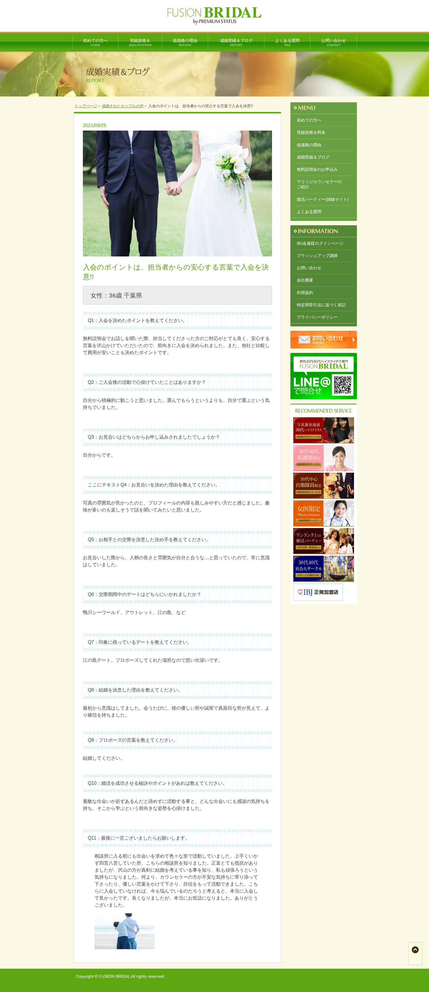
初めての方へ (95, 42)
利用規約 (305, 292)
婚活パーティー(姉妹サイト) (323, 199)
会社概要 (305, 280)
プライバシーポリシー (317, 317)
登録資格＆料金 (311, 132)
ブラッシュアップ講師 (317, 255)
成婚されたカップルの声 (123, 106)
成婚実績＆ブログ (236, 42)
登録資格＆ (140, 42)
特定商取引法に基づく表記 (321, 304)
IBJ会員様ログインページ (320, 243)
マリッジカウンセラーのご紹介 (319, 184)
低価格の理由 (185, 42)
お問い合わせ (333, 42)
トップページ (85, 106)
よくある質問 (287, 42)
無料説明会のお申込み (317, 169)
